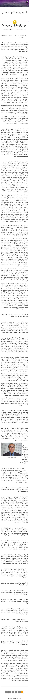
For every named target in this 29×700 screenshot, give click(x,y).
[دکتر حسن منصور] (14, 5)
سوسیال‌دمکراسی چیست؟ (14, 25)
